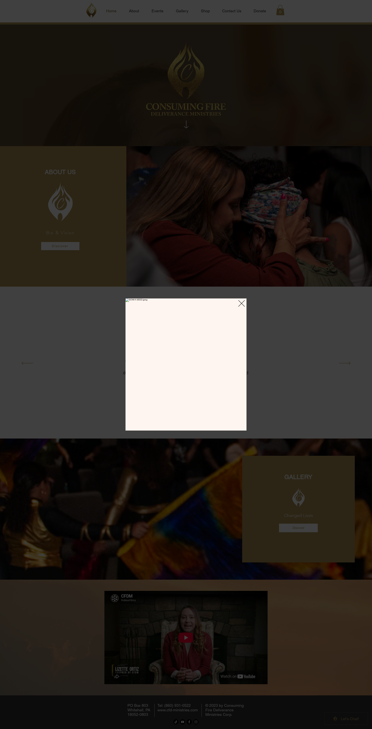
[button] (241, 303)
